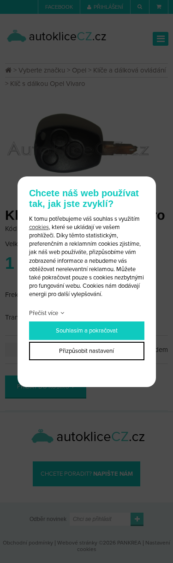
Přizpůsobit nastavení (86, 351)
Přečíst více (43, 313)
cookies (39, 227)
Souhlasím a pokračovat (87, 330)
